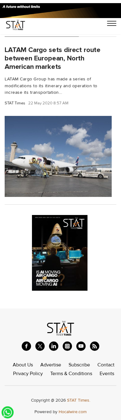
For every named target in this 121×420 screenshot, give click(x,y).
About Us (23, 365)
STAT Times (15, 103)
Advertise (50, 365)
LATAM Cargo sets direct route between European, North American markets (53, 58)
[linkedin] (53, 346)
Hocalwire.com (73, 411)
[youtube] (81, 346)
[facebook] (26, 346)
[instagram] (67, 346)
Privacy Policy (28, 373)
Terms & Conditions (71, 373)
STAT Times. (78, 400)
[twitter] (40, 346)
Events (107, 373)
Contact (105, 365)
